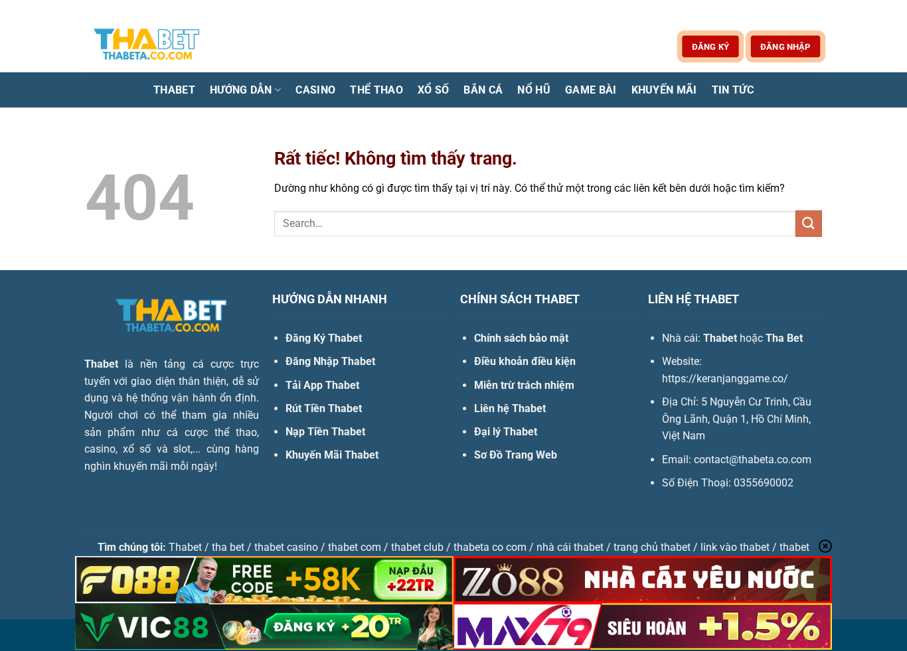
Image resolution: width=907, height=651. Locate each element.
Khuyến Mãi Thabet (332, 455)
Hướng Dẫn (241, 90)
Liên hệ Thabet (510, 408)
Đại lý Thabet (505, 431)
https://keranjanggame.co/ (725, 378)
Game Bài (591, 90)
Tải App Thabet (322, 385)
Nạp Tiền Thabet (325, 431)
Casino (315, 90)
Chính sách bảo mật (521, 338)
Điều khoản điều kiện (525, 361)
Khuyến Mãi (664, 90)
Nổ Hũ (533, 90)
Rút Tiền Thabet (324, 408)
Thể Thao (376, 90)
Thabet (174, 90)
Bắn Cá (483, 90)
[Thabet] (151, 46)
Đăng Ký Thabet (324, 338)
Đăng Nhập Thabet (330, 361)
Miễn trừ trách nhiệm (524, 385)
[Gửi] (808, 223)
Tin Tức (733, 90)
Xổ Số (434, 90)
